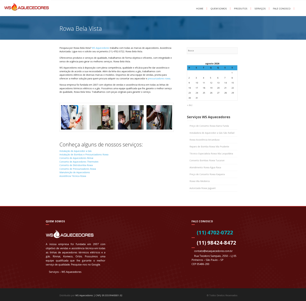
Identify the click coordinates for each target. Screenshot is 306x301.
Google (95, 264)
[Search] (234, 51)
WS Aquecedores (100, 47)
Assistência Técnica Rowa (72, 176)
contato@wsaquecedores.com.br (213, 251)
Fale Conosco (281, 8)
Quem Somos (218, 8)
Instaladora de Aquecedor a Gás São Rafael (211, 132)
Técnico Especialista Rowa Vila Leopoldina (211, 153)
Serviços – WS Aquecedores (65, 272)
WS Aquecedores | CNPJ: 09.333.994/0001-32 (98, 295)
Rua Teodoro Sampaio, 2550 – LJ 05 (215, 256)
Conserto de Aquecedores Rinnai (76, 158)
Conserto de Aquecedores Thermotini (78, 161)
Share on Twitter (71, 188)
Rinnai (56, 256)
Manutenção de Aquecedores (74, 172)
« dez (189, 105)
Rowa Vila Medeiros (199, 181)
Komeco (68, 256)
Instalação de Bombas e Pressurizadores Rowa (83, 154)
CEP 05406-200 (200, 264)
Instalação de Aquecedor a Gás (75, 150)
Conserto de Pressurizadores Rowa (77, 168)
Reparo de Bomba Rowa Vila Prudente (209, 146)
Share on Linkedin (79, 188)
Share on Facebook (63, 188)
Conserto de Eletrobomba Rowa (76, 165)
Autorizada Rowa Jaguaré (202, 188)
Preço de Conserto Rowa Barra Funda (209, 125)
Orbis (79, 256)
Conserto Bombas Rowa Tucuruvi (206, 160)
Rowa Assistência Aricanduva (204, 139)
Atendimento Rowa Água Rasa (205, 167)
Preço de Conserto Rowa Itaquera (207, 174)
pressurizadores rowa (159, 78)
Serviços (260, 8)
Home (199, 8)
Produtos (240, 8)
